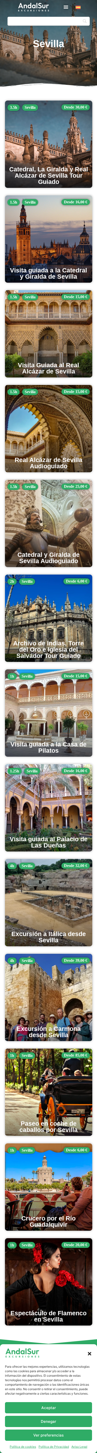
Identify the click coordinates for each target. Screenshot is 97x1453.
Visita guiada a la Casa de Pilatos (48, 747)
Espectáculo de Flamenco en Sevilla (48, 1316)
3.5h (13, 107)
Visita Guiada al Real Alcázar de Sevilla (48, 368)
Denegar (48, 1421)
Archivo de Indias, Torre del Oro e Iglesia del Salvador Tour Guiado (48, 649)
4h (12, 866)
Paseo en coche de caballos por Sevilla (48, 1126)
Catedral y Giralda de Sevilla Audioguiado (48, 557)
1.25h (14, 771)
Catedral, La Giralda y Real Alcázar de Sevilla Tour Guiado (48, 175)
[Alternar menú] (65, 6)
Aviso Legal (79, 1447)
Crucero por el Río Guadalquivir (48, 1221)
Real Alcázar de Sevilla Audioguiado (48, 463)
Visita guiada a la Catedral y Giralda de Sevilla (48, 273)
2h (12, 581)
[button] (89, 1353)
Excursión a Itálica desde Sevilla (48, 937)
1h (12, 676)
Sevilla (30, 107)
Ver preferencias (48, 1435)
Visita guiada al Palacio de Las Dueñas (49, 842)
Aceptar (48, 1407)
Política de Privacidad (54, 1447)
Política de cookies (23, 1447)
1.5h (13, 202)
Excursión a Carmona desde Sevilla (49, 1031)
